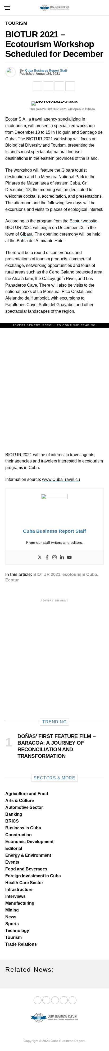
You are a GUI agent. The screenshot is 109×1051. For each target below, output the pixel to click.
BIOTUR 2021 (46, 574)
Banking (13, 814)
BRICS (12, 821)
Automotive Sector (24, 807)
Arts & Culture (19, 800)
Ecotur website (83, 221)
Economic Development (29, 841)
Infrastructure (19, 889)
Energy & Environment (28, 855)
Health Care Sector (24, 882)
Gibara (26, 234)
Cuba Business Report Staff (46, 70)
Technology (17, 930)
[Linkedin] (62, 557)
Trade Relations (21, 944)
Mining (12, 910)
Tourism (13, 937)
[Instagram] (54, 557)
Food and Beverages (26, 869)
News (10, 917)
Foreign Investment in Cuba (33, 876)
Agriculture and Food (26, 793)
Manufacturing (19, 903)
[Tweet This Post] (48, 86)
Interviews (15, 896)
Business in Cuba (23, 828)
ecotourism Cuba (79, 574)
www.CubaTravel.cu (61, 479)
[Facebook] (47, 557)
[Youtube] (69, 557)
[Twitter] (39, 557)
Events (12, 862)
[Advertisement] (54, 384)
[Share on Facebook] (37, 86)
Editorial (13, 848)
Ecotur (12, 580)
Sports (12, 924)
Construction (18, 835)
